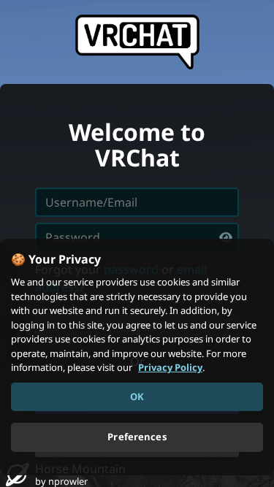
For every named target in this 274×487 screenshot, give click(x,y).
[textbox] (137, 237)
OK (137, 396)
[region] (137, 357)
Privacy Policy (170, 367)
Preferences (136, 436)
